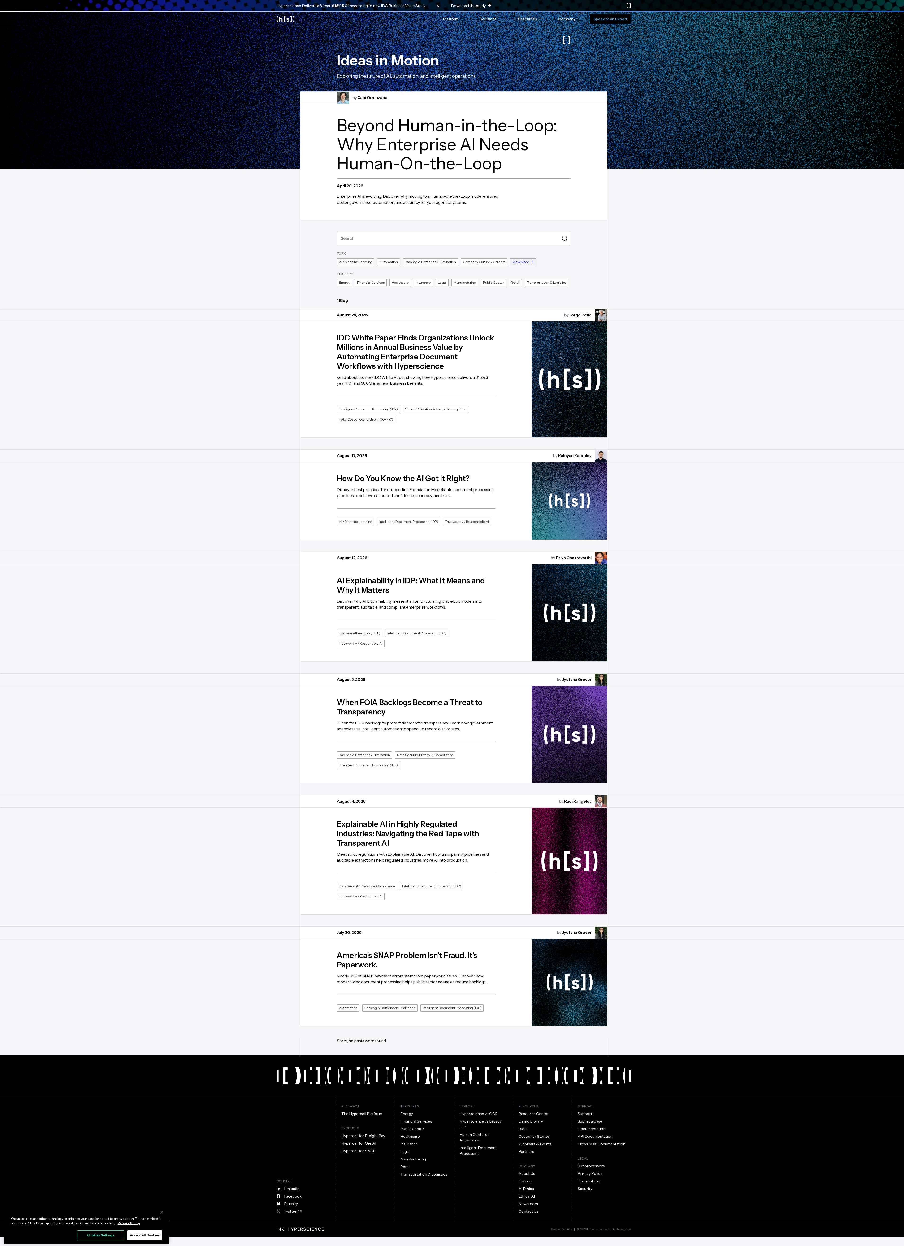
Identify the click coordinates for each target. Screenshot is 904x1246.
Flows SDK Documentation (601, 1143)
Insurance (409, 1143)
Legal (405, 1151)
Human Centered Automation (474, 1137)
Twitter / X (293, 1211)
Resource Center (534, 1113)
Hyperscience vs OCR (478, 1113)
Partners (526, 1151)
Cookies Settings (561, 1229)
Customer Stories (534, 1136)
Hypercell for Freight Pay (363, 1135)
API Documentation (595, 1136)
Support (585, 1113)
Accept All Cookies (145, 1235)
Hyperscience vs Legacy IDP (480, 1124)
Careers (526, 1181)
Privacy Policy (590, 1173)
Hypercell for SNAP (358, 1150)
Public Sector (412, 1128)
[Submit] (565, 238)
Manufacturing (413, 1159)
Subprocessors (591, 1165)
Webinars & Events (535, 1143)
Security (585, 1188)
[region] (86, 1225)
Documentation (592, 1128)
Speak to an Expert (610, 19)
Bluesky (291, 1203)
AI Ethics (526, 1188)
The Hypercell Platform (361, 1113)
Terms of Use (589, 1181)
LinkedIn (291, 1188)
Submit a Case (590, 1121)
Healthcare (410, 1136)
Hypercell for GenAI (358, 1143)
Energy (406, 1113)
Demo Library (531, 1121)
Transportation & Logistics (423, 1174)
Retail (405, 1166)
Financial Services (416, 1121)
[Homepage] (285, 19)
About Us (527, 1173)
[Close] (161, 1212)
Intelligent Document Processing (478, 1150)
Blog (523, 1128)
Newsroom (528, 1203)
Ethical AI (527, 1196)
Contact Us (528, 1211)
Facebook (293, 1196)
